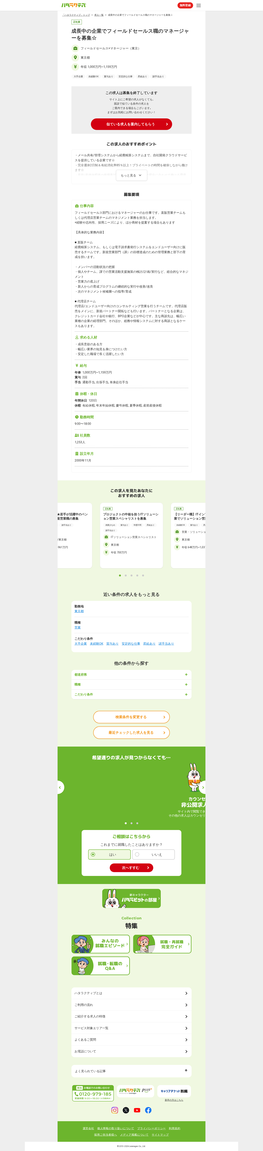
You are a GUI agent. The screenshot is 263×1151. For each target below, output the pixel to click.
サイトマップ (160, 1134)
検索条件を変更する (131, 717)
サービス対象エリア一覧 (91, 1028)
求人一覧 (99, 15)
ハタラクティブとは (88, 993)
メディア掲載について (134, 1134)
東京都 (79, 611)
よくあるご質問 (85, 1039)
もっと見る (128, 175)
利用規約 (174, 1128)
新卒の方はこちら (174, 1100)
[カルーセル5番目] (143, 575)
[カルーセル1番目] (120, 575)
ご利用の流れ (84, 1005)
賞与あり (112, 643)
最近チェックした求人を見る (131, 732)
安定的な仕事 (131, 643)
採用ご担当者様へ (105, 1134)
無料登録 (185, 5)
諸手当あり (166, 643)
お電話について (85, 1051)
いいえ (157, 854)
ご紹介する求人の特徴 (90, 1016)
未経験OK (96, 643)
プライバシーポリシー (151, 1128)
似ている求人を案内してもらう (130, 124)
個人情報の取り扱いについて (115, 1128)
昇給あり (149, 643)
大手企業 (81, 643)
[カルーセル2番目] (126, 575)
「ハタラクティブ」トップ (76, 15)
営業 (78, 627)
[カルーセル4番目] (137, 575)
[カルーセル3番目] (131, 575)
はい (112, 854)
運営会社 (88, 1128)
